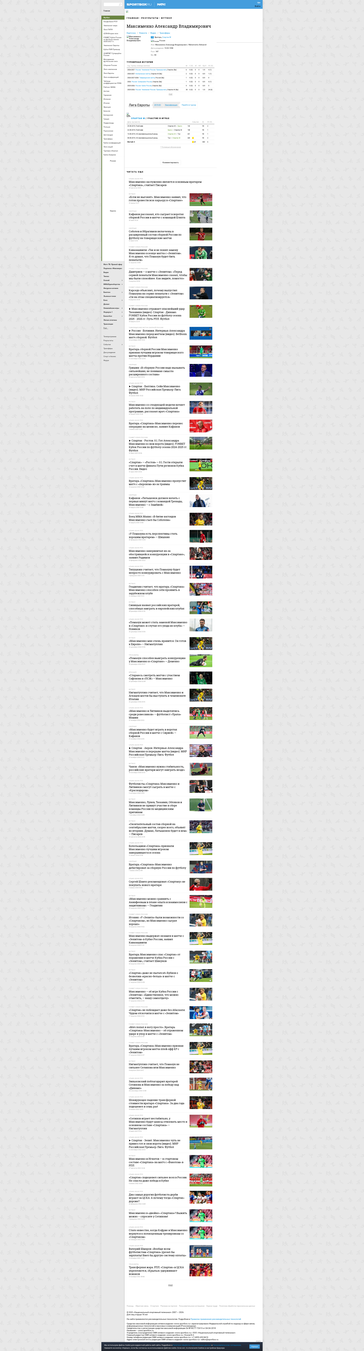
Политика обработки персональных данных (237, 1306)
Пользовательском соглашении (227, 1345)
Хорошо (254, 1346)
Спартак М (166, 37)
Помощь (130, 1306)
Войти (257, 6)
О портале (154, 1306)
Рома (113, 246)
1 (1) (210, 74)
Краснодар (106, 181)
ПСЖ (120, 238)
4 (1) (210, 70)
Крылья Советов (113, 181)
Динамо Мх (106, 173)
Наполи (113, 238)
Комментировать (171, 162)
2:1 (189, 134)
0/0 (204, 74)
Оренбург (106, 188)
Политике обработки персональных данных (192, 1345)
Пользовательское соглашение (191, 1306)
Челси (120, 246)
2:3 (189, 138)
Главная (107, 11)
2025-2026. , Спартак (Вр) (144, 86)
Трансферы (165, 33)
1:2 (189, 126)
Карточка (131, 33)
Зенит (120, 173)
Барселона (106, 223)
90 (203, 126)
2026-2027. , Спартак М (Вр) (144, 74)
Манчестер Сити (113, 231)
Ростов (113, 188)
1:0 (189, 130)
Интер (120, 223)
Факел (120, 196)
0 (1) (210, 82)
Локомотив (120, 181)
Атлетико (113, 215)
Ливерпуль (106, 231)
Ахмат (113, 165)
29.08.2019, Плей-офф (135, 126)
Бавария (120, 215)
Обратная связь (142, 1306)
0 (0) (191, 70)
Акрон (106, 165)
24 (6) (210, 90)
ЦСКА (113, 204)
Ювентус (113, 254)
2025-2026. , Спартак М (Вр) (152, 90)
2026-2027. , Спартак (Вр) (152, 70)
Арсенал (106, 215)
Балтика (120, 165)
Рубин (106, 196)
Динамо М (113, 173)
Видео (153, 33)
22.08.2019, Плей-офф (135, 130)
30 (187, 90)
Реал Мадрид (106, 246)
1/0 (204, 70)
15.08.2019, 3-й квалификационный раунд (142, 134)
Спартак (113, 196)
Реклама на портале (169, 1306)
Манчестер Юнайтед (120, 231)
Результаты (150, 18)
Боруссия (113, 223)
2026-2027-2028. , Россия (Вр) (145, 78)
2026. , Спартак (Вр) (144, 82)
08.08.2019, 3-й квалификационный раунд (142, 138)
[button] (140, 105)
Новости (143, 33)
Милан (106, 238)
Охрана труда (211, 1306)
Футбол (107, 18)
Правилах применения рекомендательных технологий (216, 1319)
